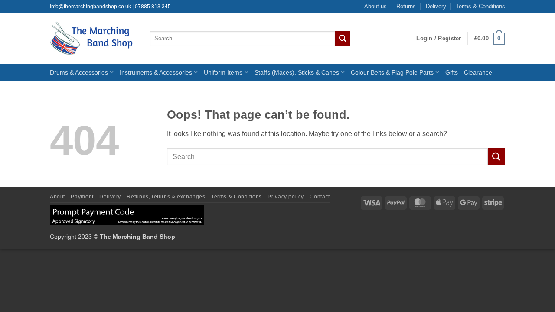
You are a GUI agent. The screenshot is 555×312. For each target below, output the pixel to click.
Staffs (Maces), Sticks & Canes (297, 72)
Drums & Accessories (79, 72)
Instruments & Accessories (156, 72)
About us (375, 6)
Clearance (478, 72)
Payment (82, 197)
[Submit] (342, 38)
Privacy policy (286, 197)
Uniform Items (223, 72)
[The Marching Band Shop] (93, 38)
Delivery (436, 6)
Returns (406, 6)
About (57, 197)
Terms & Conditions (480, 6)
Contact (320, 197)
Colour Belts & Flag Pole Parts (392, 72)
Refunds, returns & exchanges (166, 197)
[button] (438, 38)
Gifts (451, 72)
